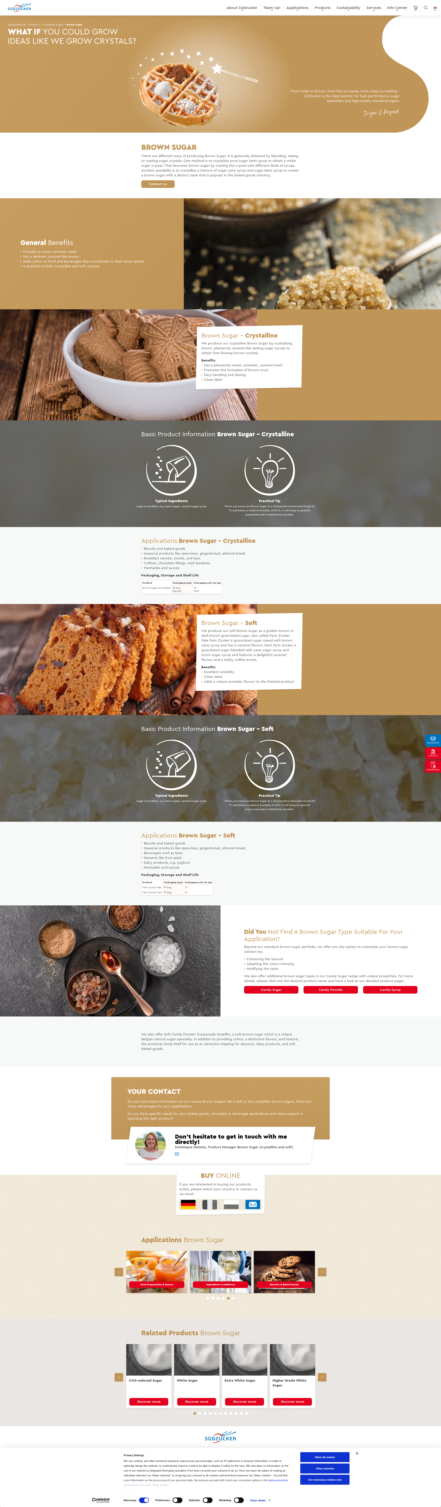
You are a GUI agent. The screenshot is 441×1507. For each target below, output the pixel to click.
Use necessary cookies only (325, 1479)
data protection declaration (242, 802)
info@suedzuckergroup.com (188, 798)
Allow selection (325, 1468)
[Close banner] (357, 1453)
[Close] (275, 668)
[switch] (177, 1500)
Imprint (128, 1489)
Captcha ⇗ (214, 827)
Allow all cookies (325, 1457)
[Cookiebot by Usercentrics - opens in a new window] (101, 1500)
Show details (258, 1500)
